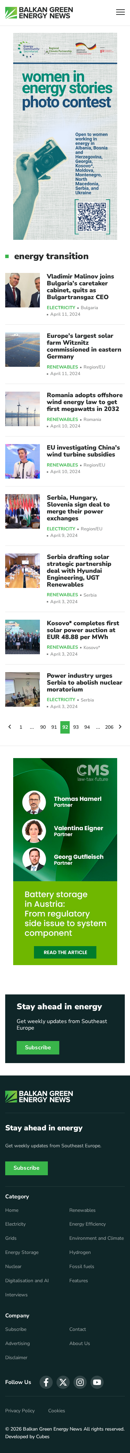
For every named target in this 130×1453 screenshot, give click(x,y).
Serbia (90, 595)
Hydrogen (80, 1252)
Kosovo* (92, 648)
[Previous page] (9, 727)
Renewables (62, 367)
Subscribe (38, 1047)
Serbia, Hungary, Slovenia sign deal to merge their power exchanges (78, 508)
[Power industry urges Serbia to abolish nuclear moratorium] (22, 689)
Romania (92, 420)
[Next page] (120, 727)
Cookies (56, 1411)
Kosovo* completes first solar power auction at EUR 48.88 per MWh (83, 630)
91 (54, 727)
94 (87, 727)
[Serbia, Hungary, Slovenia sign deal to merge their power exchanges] (22, 511)
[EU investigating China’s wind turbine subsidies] (22, 461)
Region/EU (94, 367)
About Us (79, 1343)
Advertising (17, 1343)
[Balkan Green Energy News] (39, 13)
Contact (77, 1329)
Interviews (16, 1295)
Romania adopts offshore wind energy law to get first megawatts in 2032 (85, 402)
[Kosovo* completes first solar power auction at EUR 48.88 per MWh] (22, 637)
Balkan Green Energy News (52, 1429)
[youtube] (97, 1382)
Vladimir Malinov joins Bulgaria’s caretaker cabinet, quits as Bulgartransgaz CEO (80, 287)
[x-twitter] (63, 1382)
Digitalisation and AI (27, 1281)
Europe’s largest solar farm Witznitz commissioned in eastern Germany (84, 346)
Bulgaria (89, 308)
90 (43, 727)
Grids (11, 1238)
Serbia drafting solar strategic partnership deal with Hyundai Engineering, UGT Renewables (79, 570)
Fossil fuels (81, 1266)
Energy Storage (21, 1252)
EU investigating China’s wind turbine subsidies (83, 451)
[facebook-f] (46, 1382)
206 (109, 727)
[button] (120, 13)
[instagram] (80, 1382)
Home (11, 1210)
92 (65, 727)
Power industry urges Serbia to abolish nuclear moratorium (84, 682)
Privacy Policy (20, 1411)
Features (78, 1281)
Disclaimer (16, 1358)
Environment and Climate (96, 1238)
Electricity (61, 308)
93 (76, 727)
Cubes (43, 1436)
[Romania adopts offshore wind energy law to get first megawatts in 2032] (22, 409)
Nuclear (13, 1266)
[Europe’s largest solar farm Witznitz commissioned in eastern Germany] (22, 349)
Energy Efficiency (87, 1224)
